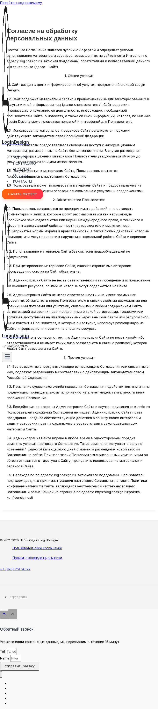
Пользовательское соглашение (37, 548)
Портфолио (24, 163)
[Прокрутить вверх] (4, 615)
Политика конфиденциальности (37, 558)
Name (5, 658)
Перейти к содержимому (21, 3)
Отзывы (21, 175)
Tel (3, 651)
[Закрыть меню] (1, 674)
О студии (22, 169)
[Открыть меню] (7, 357)
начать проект (22, 194)
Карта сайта (18, 597)
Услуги (20, 157)
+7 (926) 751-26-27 (15, 569)
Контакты (22, 181)
